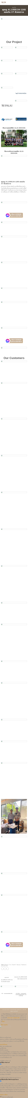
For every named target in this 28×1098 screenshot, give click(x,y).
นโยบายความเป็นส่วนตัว (13, 1017)
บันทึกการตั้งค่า (4, 1094)
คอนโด (14, 7)
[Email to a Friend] (7, 969)
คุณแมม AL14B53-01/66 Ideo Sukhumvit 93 (20, 977)
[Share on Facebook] (2, 969)
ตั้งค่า (3, 1021)
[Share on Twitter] (5, 969)
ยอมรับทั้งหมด (3, 1044)
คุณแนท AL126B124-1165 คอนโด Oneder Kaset (7, 979)
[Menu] (26, 2)
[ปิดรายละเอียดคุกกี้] (1, 1097)
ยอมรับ (6, 1024)
